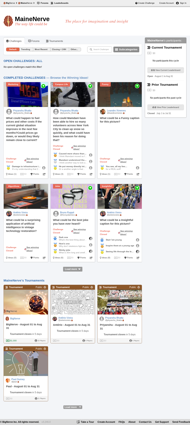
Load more (71, 269)
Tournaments (56, 41)
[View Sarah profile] (44, 167)
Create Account (166, 3)
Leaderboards (61, 3)
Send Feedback (181, 422)
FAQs (122, 422)
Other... (74, 49)
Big (10, 3)
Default (12, 49)
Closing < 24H (59, 49)
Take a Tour (87, 422)
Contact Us (145, 422)
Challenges (15, 41)
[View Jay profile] (137, 167)
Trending (25, 49)
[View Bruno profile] (90, 155)
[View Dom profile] (137, 240)
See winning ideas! (32, 160)
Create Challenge (146, 3)
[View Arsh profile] (90, 245)
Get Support (162, 422)
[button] (44, 174)
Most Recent (41, 49)
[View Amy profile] (90, 238)
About (131, 422)
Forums (44, 3)
